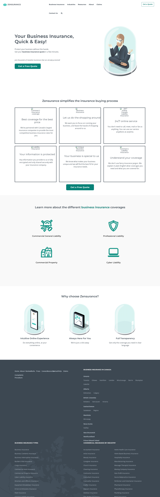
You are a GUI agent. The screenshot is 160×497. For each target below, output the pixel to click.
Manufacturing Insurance (123, 461)
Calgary (96, 393)
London (111, 380)
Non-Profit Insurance (122, 473)
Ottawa (94, 380)
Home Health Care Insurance (124, 450)
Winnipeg (86, 419)
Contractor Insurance (91, 473)
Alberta (86, 389)
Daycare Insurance (90, 489)
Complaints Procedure (19, 376)
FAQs (60, 371)
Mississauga (121, 380)
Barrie (130, 380)
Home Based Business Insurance (126, 454)
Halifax (85, 428)
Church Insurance (90, 465)
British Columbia (89, 398)
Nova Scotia (87, 424)
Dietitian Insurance (90, 493)
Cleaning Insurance (90, 469)
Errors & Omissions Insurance (25, 489)
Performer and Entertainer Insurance (127, 481)
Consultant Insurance (91, 477)
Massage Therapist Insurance (125, 465)
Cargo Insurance (21, 465)
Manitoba (87, 415)
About (22, 371)
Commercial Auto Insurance (25, 469)
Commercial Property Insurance (26, 473)
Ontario (86, 376)
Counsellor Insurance (91, 481)
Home (17, 371)
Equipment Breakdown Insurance (27, 485)
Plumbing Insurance (121, 493)
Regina (96, 410)
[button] (61, 13)
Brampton (139, 380)
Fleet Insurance (20, 493)
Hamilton (103, 380)
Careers (44, 371)
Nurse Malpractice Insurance (125, 477)
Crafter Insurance (89, 485)
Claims (65, 371)
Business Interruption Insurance (26, 457)
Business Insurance (22, 450)
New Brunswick (89, 433)
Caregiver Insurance (90, 461)
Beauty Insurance (89, 457)
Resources (49, 371)
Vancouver (96, 402)
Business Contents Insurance (25, 454)
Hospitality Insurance (122, 457)
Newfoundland (89, 437)
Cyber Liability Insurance (24, 477)
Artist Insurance (89, 454)
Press (38, 371)
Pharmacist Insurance (122, 485)
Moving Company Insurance (124, 469)
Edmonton (87, 393)
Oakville (86, 384)
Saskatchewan (88, 406)
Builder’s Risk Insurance (23, 461)
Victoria (105, 402)
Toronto (86, 380)
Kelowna (86, 402)
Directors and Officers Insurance (26, 481)
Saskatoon (87, 410)
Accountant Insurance (91, 450)
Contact (54, 371)
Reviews (27, 371)
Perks (33, 371)
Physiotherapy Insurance (123, 489)
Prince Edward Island (91, 440)
